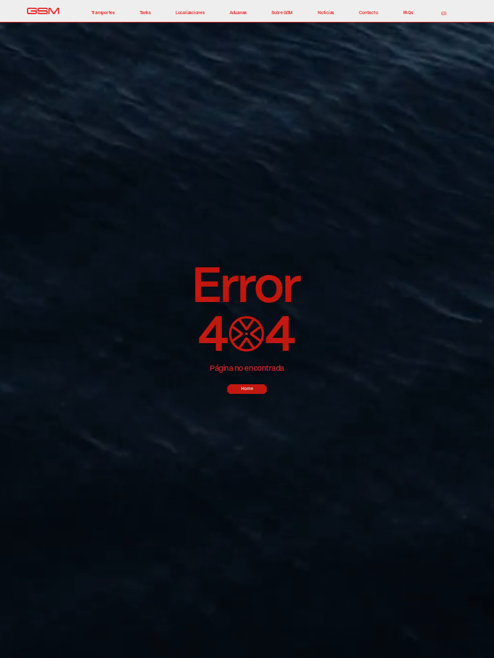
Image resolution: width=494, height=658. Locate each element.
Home (247, 389)
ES (443, 13)
